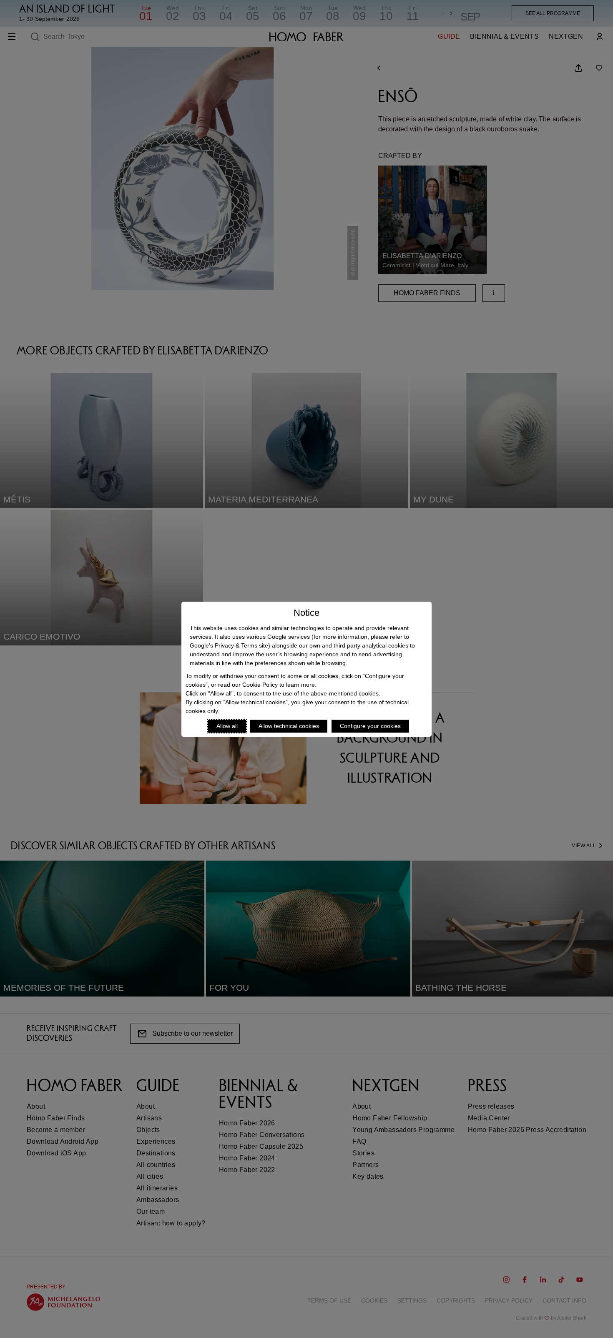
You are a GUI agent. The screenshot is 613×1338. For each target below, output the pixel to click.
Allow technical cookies (289, 726)
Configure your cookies (370, 726)
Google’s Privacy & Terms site (229, 645)
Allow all (227, 726)
